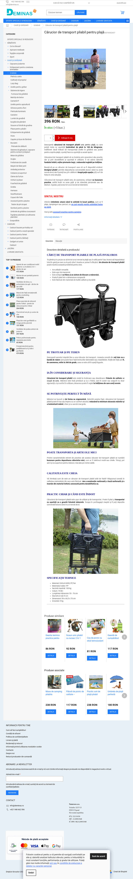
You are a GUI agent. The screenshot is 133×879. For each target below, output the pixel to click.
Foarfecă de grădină (19, 183)
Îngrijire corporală (17, 53)
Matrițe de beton (17, 97)
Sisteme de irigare (18, 90)
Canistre (14, 115)
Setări (31, 872)
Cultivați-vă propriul (18, 80)
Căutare (81, 12)
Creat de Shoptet (120, 872)
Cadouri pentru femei (18, 234)
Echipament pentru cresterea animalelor (21, 68)
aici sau (53, 863)
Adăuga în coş (66, 138)
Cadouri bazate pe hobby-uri (21, 228)
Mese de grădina (17, 155)
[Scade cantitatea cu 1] (53, 139)
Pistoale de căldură (18, 146)
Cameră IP (15, 101)
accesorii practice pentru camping (67, 212)
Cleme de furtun (17, 176)
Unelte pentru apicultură (20, 104)
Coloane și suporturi (19, 173)
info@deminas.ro (17, 806)
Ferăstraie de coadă (18, 162)
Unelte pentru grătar (19, 87)
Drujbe (13, 159)
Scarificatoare (16, 194)
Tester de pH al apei (19, 204)
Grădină (13, 73)
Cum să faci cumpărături (63, 3)
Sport (12, 57)
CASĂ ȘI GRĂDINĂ (14, 60)
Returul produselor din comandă (19, 757)
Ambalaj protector (18, 169)
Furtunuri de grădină (19, 94)
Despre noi (10, 753)
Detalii (51, 712)
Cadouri (13, 245)
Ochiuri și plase (17, 180)
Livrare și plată (12, 740)
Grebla (13, 187)
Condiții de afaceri (13, 733)
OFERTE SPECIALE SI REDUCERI (20, 39)
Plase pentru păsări (18, 129)
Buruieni (14, 143)
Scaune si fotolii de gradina (21, 125)
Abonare (12, 793)
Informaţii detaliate (52, 217)
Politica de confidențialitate (17, 737)
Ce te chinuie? (15, 46)
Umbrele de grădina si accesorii (23, 211)
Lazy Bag (14, 83)
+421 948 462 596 (17, 809)
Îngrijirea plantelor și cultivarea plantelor (23, 216)
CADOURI (11, 224)
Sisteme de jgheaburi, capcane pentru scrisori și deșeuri (23, 151)
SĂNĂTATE (11, 43)
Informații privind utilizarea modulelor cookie (24, 747)
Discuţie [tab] (59, 241)
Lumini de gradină (18, 118)
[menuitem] (18, 21)
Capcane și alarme (17, 64)
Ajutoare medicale (17, 50)
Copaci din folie (17, 197)
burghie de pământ (18, 122)
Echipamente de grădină (20, 132)
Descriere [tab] (49, 241)
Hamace (14, 190)
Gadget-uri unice (16, 242)
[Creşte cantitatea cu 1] (53, 136)
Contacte (9, 750)
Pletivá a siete (16, 76)
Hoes (13, 136)
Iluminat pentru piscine (20, 208)
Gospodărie (14, 221)
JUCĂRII (10, 248)
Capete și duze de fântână (21, 139)
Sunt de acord (98, 856)
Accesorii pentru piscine (20, 201)
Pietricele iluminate (18, 111)
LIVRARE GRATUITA (15, 252)
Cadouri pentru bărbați (19, 238)
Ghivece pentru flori (18, 108)
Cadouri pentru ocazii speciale (22, 231)
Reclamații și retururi (14, 743)
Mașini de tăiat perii (18, 166)
